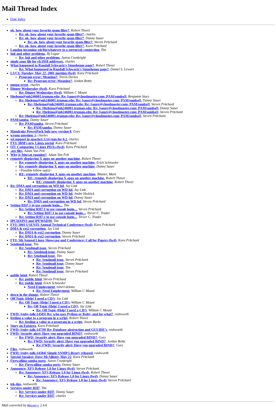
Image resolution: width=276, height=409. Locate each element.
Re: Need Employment (52, 291)
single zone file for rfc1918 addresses (36, 61)
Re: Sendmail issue (32, 248)
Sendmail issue (21, 244)
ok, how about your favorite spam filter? (39, 30)
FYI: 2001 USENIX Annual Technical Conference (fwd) (51, 225)
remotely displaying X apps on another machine (45, 158)
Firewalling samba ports (28, 361)
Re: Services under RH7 (36, 392)
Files (13, 349)
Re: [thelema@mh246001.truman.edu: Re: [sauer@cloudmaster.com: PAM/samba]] (80, 100)
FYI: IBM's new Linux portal (32, 143)
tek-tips (15, 384)
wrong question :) (23, 135)
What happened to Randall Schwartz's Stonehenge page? (52, 65)
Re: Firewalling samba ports (39, 364)
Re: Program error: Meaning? (50, 81)
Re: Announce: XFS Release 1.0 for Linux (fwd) (54, 372)
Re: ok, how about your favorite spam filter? (51, 34)
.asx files (16, 151)
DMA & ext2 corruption (28, 228)
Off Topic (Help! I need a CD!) (32, 298)
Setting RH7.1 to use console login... (36, 205)
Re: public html (30, 279)
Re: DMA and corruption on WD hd (37, 186)
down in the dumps (24, 294)
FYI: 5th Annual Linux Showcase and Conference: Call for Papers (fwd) (63, 240)
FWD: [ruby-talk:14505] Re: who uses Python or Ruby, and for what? (61, 314)
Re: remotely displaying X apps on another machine (57, 162)
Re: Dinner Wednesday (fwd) (40, 92)
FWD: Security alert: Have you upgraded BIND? (46, 333)
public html (18, 275)
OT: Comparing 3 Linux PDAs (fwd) (37, 147)
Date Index (17, 19)
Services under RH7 (25, 388)
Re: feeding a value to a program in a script (50, 322)
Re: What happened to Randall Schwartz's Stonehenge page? (64, 69)
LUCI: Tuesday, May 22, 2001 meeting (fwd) (42, 73)
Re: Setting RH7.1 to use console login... (48, 209)
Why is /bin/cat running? (28, 155)
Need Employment (41, 287)
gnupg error (19, 85)
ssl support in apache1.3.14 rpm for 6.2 (38, 139)
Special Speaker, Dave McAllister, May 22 (40, 357)
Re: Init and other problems (39, 57)
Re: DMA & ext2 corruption (39, 232)
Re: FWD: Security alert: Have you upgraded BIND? (58, 337)
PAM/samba (19, 120)
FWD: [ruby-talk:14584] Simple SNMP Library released (51, 353)
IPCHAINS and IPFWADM (31, 221)
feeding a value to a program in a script (38, 318)
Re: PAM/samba (31, 123)
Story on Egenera (23, 326)
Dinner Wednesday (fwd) (28, 88)
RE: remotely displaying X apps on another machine (57, 174)
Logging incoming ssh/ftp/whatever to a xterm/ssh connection (54, 50)
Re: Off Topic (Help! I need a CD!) (44, 302)
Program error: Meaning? (38, 77)
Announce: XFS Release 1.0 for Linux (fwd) (42, 368)
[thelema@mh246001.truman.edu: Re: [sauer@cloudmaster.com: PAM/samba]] (68, 96)
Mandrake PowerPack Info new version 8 (40, 131)
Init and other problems (27, 53)
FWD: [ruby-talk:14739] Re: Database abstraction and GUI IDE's (58, 329)
